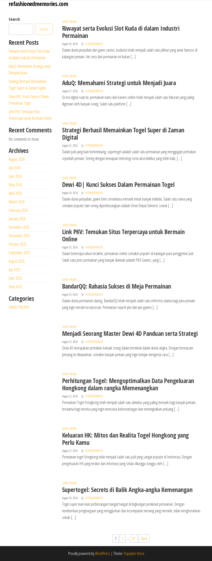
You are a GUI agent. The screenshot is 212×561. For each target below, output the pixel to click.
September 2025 (19, 252)
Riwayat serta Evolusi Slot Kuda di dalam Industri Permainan (121, 32)
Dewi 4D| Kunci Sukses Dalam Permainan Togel (118, 184)
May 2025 (15, 286)
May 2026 (15, 184)
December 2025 (19, 227)
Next (144, 538)
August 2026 (17, 159)
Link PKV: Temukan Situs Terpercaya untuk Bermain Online (123, 235)
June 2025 (15, 278)
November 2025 (19, 235)
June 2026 (15, 176)
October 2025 (17, 244)
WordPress (102, 553)
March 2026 (17, 201)
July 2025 (14, 269)
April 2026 (15, 193)
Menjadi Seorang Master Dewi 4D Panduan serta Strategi (130, 333)
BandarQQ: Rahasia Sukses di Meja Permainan (116, 286)
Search (14, 19)
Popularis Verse (134, 553)
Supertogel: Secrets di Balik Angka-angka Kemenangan (127, 489)
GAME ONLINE (69, 22)
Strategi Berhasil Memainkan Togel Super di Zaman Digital (123, 133)
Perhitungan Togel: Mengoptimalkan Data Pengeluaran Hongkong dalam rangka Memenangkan (128, 384)
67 (133, 538)
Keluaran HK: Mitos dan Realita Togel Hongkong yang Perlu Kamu (125, 439)
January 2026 (17, 218)
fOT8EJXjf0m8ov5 (94, 44)
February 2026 (18, 210)
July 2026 (14, 167)
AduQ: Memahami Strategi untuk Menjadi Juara (119, 83)
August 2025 (17, 261)
